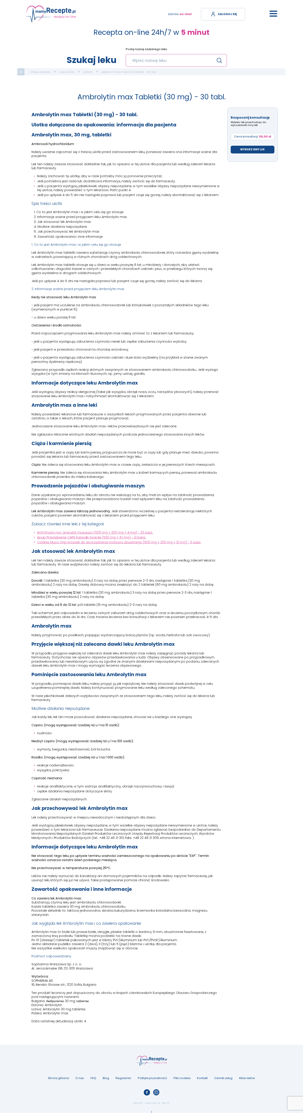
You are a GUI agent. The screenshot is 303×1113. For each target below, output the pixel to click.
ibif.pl (166, 1102)
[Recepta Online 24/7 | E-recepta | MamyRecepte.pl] (50, 14)
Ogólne (88, 72)
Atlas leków (67, 72)
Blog (106, 1078)
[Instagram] (156, 1092)
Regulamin (123, 1078)
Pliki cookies (182, 1078)
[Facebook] (147, 1092)
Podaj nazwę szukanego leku (146, 49)
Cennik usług (223, 1078)
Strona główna (40, 72)
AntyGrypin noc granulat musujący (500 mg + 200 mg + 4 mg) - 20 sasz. (95, 532)
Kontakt (202, 1078)
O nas (79, 1078)
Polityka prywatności (152, 1078)
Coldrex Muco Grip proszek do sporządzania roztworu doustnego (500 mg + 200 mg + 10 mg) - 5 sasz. (119, 542)
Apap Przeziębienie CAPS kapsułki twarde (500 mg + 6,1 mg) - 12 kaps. (91, 537)
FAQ (93, 1078)
